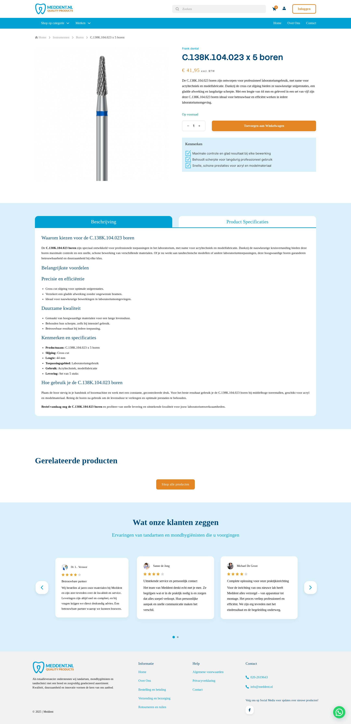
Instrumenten (61, 37)
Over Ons (293, 23)
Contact (311, 23)
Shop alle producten (175, 484)
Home (277, 23)
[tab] (103, 221)
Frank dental (190, 48)
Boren (80, 37)
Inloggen (304, 9)
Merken (81, 23)
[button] (339, 712)
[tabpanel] (175, 322)
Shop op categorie (52, 23)
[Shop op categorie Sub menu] (67, 23)
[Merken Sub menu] (89, 23)
